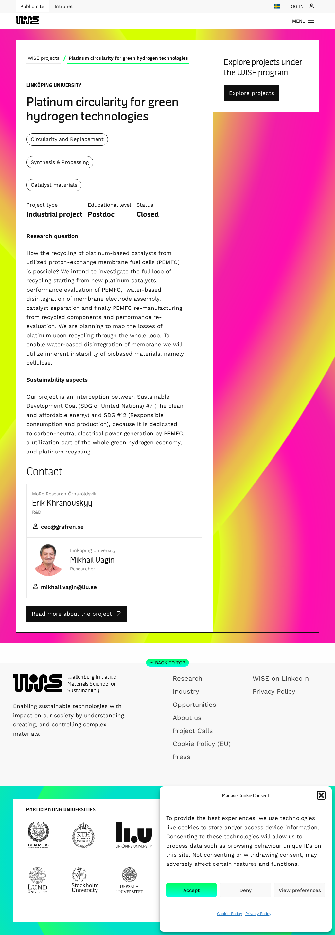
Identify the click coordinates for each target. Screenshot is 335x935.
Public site (32, 6)
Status (144, 205)
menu (299, 21)
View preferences (300, 890)
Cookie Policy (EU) (202, 744)
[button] (321, 795)
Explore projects (251, 93)
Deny (245, 890)
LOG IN (296, 6)
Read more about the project (72, 613)
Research (187, 678)
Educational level (109, 205)
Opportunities (194, 704)
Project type (42, 205)
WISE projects (43, 58)
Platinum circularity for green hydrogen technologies (128, 58)
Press (181, 757)
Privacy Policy (258, 913)
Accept (191, 890)
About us (187, 717)
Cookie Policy (229, 913)
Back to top (170, 662)
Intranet (64, 6)
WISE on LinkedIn (281, 678)
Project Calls (193, 731)
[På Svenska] (277, 6)
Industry (186, 691)
